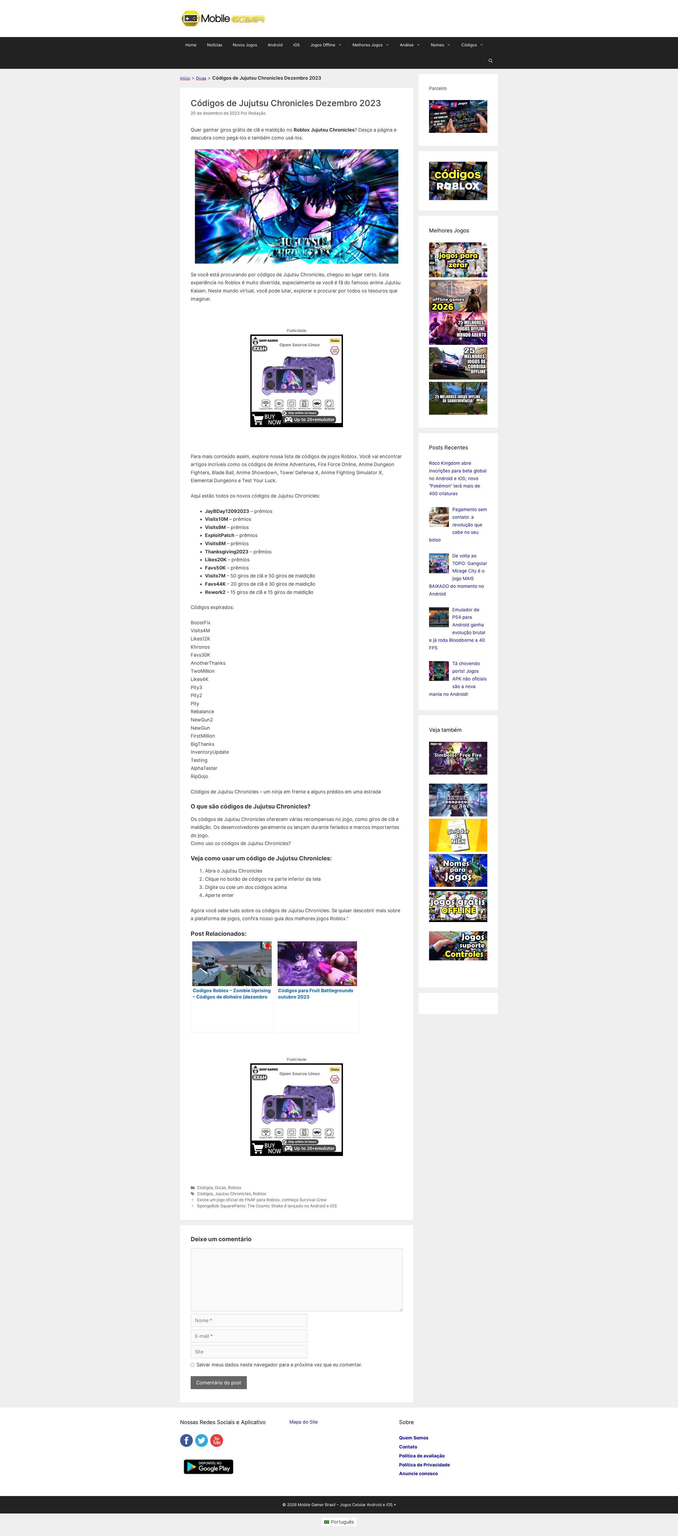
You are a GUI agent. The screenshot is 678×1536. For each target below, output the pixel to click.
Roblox (234, 1187)
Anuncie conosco (418, 1473)
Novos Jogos (245, 44)
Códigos (469, 44)
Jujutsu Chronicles (233, 1193)
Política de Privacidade (424, 1464)
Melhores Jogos (368, 44)
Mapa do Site (303, 1422)
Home (191, 44)
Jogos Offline (322, 44)
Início (185, 78)
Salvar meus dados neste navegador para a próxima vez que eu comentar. (279, 1364)
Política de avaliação (422, 1455)
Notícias (214, 44)
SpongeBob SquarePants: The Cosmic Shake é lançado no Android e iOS (267, 1205)
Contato (408, 1446)
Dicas (201, 78)
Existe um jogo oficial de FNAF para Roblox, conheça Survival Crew (262, 1199)
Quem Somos (414, 1437)
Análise (407, 44)
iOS (296, 44)
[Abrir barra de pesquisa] (490, 61)
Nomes (437, 44)
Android (275, 44)
